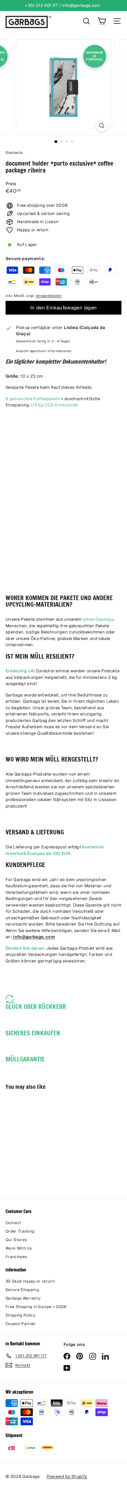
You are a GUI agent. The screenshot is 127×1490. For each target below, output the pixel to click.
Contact (13, 1222)
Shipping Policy (20, 1315)
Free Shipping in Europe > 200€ (36, 1306)
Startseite (15, 152)
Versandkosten (48, 295)
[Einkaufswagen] (101, 21)
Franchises (16, 1256)
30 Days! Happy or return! (30, 1281)
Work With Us (19, 1248)
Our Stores (16, 1239)
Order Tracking (20, 1231)
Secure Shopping (22, 1289)
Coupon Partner (21, 1323)
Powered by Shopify (67, 1476)
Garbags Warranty (23, 1298)
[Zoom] (101, 126)
